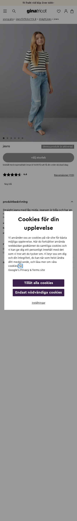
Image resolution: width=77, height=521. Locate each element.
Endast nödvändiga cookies (38, 292)
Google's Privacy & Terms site (26, 270)
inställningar (38, 303)
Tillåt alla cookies (38, 283)
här (20, 266)
